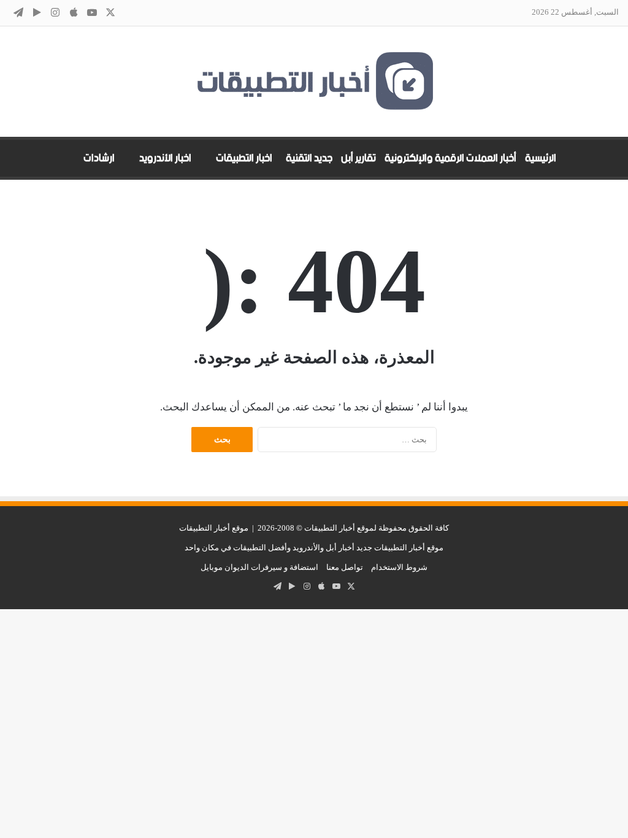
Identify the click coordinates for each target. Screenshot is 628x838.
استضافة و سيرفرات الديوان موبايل (259, 567)
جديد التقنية (309, 158)
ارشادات (99, 158)
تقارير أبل (358, 158)
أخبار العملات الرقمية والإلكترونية (450, 158)
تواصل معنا (344, 567)
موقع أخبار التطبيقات (213, 527)
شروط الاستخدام (399, 567)
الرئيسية (540, 158)
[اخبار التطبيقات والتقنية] (314, 81)
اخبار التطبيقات (244, 158)
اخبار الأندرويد (165, 158)
